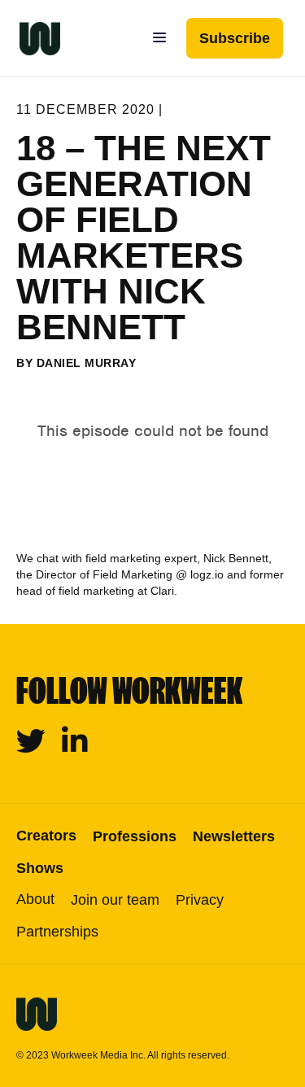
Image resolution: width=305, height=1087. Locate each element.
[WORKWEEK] (30, 38)
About (35, 899)
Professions (134, 836)
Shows (39, 868)
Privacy (200, 900)
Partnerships (57, 931)
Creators (46, 835)
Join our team (115, 900)
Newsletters (234, 836)
